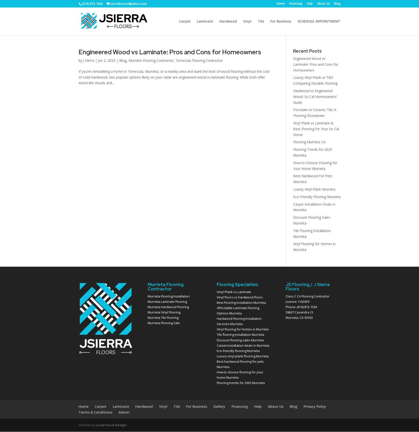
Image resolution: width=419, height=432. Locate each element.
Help (310, 4)
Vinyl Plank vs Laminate (234, 292)
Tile (261, 22)
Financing (295, 4)
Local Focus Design (111, 425)
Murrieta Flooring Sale (164, 323)
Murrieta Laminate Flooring (167, 301)
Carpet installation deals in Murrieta (243, 345)
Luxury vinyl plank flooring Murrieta (243, 356)
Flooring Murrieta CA (309, 142)
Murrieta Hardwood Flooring (168, 307)
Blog (337, 4)
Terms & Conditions (95, 412)
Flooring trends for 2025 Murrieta (241, 383)
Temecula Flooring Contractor (199, 60)
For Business (280, 22)
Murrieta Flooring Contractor (151, 60)
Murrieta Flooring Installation (169, 296)
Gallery (219, 406)
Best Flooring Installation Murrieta (241, 302)
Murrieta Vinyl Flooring (164, 312)
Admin (124, 412)
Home (281, 4)
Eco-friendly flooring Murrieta (238, 351)
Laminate (205, 22)
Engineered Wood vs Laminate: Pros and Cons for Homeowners (170, 52)
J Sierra (88, 60)
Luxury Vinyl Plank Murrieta (314, 189)
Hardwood (228, 22)
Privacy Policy (315, 406)
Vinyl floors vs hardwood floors (240, 297)
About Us (323, 4)
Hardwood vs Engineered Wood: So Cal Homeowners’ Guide (315, 96)
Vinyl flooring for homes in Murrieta (243, 329)
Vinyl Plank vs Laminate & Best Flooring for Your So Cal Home (316, 129)
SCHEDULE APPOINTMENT (319, 22)
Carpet (185, 22)
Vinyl (247, 22)
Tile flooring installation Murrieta (240, 334)
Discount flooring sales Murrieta (240, 340)
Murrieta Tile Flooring (163, 317)
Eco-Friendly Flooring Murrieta (316, 196)
